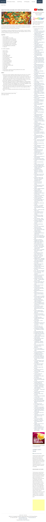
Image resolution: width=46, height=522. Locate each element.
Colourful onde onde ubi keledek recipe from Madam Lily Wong (39, 109)
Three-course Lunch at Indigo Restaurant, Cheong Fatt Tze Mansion (39, 401)
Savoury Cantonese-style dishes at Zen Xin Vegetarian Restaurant (39, 311)
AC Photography (26, 1)
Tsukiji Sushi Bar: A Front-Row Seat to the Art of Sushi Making (39, 415)
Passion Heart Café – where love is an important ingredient (39, 272)
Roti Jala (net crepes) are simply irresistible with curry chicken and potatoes (39, 300)
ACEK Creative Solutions (11, 1)
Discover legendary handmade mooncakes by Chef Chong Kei (38, 129)
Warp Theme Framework (25, 520)
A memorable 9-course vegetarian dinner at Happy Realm (38, 47)
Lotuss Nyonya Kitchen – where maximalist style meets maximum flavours (39, 229)
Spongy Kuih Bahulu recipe (38, 331)
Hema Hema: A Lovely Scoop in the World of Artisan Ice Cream (39, 175)
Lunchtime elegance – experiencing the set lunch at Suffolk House (39, 232)
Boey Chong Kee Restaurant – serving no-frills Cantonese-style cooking (39, 101)
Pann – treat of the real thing (39, 270)
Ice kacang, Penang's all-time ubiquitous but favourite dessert (39, 186)
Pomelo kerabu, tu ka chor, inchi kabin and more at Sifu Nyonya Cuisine (39, 288)
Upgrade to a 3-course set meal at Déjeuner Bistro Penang (38, 421)
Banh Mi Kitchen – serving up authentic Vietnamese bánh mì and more (39, 93)
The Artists (33, 1)
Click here (34, 445)
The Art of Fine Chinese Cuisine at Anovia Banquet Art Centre (39, 349)
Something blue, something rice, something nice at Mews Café (39, 329)
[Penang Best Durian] (39, 438)
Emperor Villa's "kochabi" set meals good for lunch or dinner (39, 154)
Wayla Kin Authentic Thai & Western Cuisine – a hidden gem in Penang (38, 429)
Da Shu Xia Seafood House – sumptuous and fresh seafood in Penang (39, 120)
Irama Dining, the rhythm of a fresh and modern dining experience (39, 200)
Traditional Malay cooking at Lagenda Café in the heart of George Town (39, 410)
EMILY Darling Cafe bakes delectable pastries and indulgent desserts (38, 150)
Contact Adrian (3, 4)
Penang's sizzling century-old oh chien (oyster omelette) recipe (39, 282)
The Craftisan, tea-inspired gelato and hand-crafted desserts (38, 364)
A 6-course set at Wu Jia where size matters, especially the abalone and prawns (39, 32)
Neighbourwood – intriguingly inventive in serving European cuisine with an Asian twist (39, 259)
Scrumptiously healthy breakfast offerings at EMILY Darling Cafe (39, 318)
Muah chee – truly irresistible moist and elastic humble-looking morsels (39, 247)
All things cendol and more (38, 66)
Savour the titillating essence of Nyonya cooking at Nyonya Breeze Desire (39, 303)
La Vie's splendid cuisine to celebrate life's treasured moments (38, 213)
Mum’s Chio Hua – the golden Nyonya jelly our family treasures (39, 250)
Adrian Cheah (3, 1)
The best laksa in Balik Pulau (39, 355)
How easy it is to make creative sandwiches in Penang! (38, 183)
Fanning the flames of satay (39, 158)
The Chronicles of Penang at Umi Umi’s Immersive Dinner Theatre (39, 358)
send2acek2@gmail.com (23, 517)
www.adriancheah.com (32, 517)
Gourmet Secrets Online (37, 450)
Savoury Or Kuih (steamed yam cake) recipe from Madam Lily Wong (39, 315)
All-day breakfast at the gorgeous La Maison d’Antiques (38, 68)
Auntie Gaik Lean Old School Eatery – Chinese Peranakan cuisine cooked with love (39, 89)
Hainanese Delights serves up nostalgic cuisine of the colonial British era (39, 167)
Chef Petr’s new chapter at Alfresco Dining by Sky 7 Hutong (38, 104)
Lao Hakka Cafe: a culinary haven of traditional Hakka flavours (38, 216)
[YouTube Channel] (39, 10)
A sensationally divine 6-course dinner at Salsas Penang (38, 55)
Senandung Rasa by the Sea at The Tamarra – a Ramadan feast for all (39, 323)
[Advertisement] (39, 505)
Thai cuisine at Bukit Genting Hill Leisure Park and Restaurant (39, 346)
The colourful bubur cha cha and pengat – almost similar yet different (39, 361)
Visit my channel (38, 14)
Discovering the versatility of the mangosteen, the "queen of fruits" (39, 133)
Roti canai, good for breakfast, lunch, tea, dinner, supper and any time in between (39, 297)
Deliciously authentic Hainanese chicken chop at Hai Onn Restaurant (39, 124)
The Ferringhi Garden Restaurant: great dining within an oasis (39, 379)
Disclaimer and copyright (23, 518)
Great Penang (19, 1)
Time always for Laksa (38, 403)
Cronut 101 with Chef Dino (38, 118)
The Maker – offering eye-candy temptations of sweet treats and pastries (39, 387)
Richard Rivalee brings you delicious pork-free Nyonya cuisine (38, 293)
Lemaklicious (40, 1)
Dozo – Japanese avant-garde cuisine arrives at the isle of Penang (39, 140)
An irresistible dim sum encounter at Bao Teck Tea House (38, 78)
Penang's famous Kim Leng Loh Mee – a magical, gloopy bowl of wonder (39, 279)
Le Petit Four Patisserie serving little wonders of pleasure (38, 221)
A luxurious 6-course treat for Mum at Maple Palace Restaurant (39, 40)
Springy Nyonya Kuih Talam (39, 332)
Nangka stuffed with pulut (38, 255)
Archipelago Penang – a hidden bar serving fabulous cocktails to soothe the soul (39, 86)
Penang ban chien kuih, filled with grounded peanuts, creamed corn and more (39, 276)
